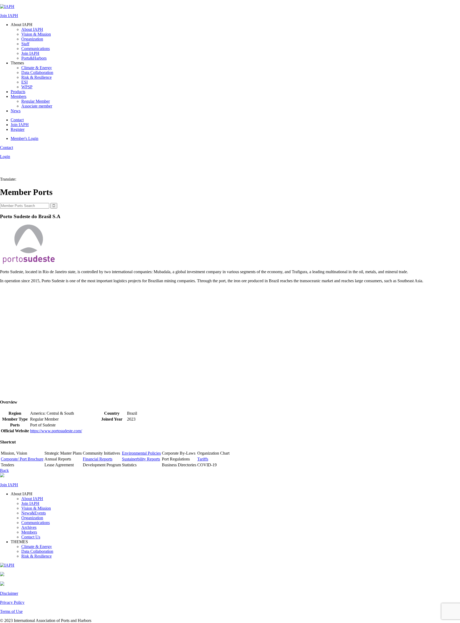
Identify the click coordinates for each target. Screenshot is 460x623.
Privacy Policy (12, 602)
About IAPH (32, 29)
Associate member (36, 106)
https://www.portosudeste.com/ (56, 431)
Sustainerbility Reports (141, 459)
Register (17, 129)
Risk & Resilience (36, 77)
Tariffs (202, 459)
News (15, 111)
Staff (25, 43)
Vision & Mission (36, 34)
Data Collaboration (37, 72)
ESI (24, 82)
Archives (28, 527)
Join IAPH (9, 15)
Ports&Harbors (34, 58)
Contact (17, 120)
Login (5, 156)
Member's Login (24, 138)
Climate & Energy (36, 67)
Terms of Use (11, 611)
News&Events (33, 513)
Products (18, 91)
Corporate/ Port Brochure (22, 459)
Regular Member (35, 101)
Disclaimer (9, 593)
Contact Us (30, 537)
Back (4, 470)
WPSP (26, 87)
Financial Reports (97, 459)
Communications (35, 48)
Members (18, 96)
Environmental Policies (141, 453)
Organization (32, 39)
